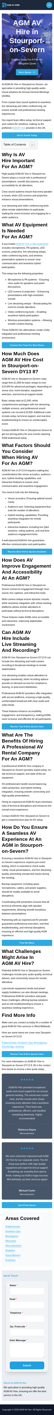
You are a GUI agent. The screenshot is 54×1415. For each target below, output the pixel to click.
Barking (19, 1046)
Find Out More (27, 943)
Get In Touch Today (27, 135)
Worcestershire (13, 1245)
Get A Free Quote (27, 1205)
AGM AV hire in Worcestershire (32, 244)
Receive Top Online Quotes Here (27, 726)
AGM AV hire (19, 128)
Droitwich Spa (25, 1042)
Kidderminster (9, 1042)
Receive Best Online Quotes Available (27, 551)
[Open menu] (49, 5)
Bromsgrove (40, 1042)
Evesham (10, 1260)
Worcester (10, 1241)
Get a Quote (25, 72)
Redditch (10, 1250)
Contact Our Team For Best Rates (27, 345)
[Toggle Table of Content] (31, 145)
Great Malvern (12, 1255)
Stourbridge (8, 1046)
